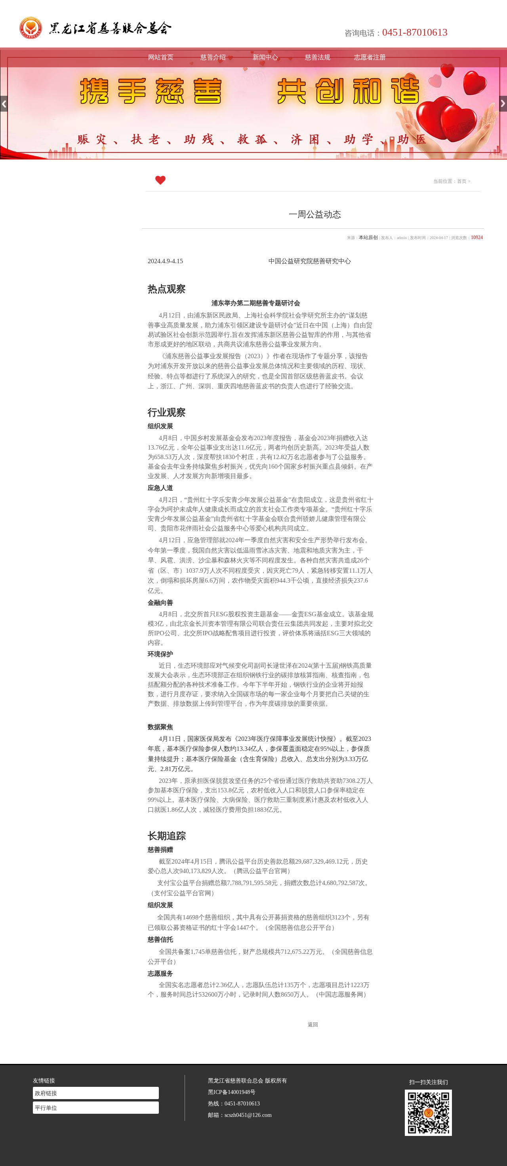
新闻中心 (265, 57)
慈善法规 (317, 57)
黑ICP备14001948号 (231, 1092)
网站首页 (160, 57)
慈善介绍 (213, 57)
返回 (313, 1024)
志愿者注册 (370, 57)
